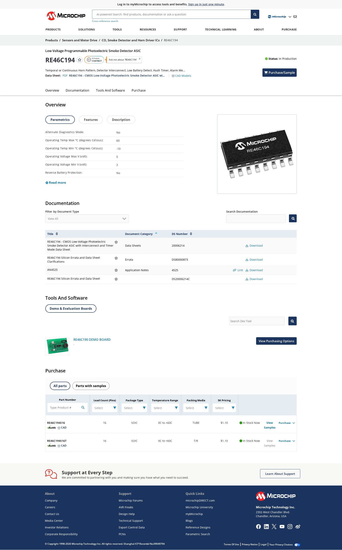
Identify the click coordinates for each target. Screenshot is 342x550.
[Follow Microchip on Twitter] (274, 528)
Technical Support (131, 521)
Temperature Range (165, 400)
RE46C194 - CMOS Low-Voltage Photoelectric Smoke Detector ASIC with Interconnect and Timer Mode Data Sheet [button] (117, 75)
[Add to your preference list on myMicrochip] (79, 60)
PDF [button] (65, 75)
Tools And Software (110, 90)
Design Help (127, 514)
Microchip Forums (131, 500)
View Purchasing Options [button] (276, 341)
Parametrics (60, 119)
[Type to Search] (293, 218)
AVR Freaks (126, 507)
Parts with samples (91, 386)
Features (91, 119)
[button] (183, 73)
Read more (57, 182)
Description (121, 119)
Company (51, 500)
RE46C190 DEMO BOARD (92, 339)
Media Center (54, 521)
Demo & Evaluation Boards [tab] (71, 308)
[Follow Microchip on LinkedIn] (266, 528)
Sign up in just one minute (206, 4)
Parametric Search (198, 534)
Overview (52, 90)
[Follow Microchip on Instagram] (289, 528)
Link (240, 270)
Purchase (139, 90)
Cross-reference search (105, 21)
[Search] (255, 14)
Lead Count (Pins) (105, 400)
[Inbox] (295, 16)
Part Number (67, 399)
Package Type (134, 400)
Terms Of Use (231, 544)
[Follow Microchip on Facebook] (258, 528)
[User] (279, 17)
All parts (60, 386)
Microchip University (199, 507)
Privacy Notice (250, 544)
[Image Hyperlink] (65, 20)
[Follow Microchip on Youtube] (281, 527)
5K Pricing (224, 400)
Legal (263, 544)
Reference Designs (198, 527)
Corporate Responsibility (61, 534)
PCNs (122, 534)
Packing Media (196, 400)
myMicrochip (194, 514)
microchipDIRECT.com (200, 500)
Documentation (77, 90)
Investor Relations (57, 527)
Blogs (189, 521)
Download (256, 245)
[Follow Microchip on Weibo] (297, 527)
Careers (50, 507)
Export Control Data (132, 527)
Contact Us (52, 514)
